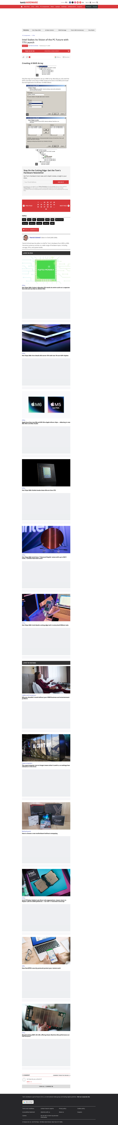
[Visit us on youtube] (78, 2)
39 (51, 207)
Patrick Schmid (34, 45)
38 (47, 207)
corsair (39, 223)
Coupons (79, 6)
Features (25, 46)
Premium (88, 6)
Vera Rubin (91, 30)
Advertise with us (45, 1112)
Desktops (64, 6)
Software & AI (72, 6)
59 (46, 209)
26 (47, 202)
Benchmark (59, 219)
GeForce (32, 223)
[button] (95, 2)
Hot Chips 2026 (36, 30)
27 (51, 202)
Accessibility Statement (28, 1112)
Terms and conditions (28, 1108)
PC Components (44, 6)
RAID (47, 219)
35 (38, 207)
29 (38, 204)
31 (44, 204)
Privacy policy (62, 1108)
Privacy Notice (27, 188)
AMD (52, 223)
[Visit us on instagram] (75, 2)
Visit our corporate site (83, 1097)
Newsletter (67, 57)
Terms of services (43, 186)
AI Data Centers (49, 30)
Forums (95, 6)
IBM (52, 219)
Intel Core (41, 219)
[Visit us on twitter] (73, 2)
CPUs (32, 6)
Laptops (57, 6)
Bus (34, 219)
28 (54, 202)
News (52, 6)
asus (29, 219)
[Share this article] (23, 57)
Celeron (46, 223)
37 (44, 207)
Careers (24, 1115)
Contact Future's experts (47, 1108)
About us (61, 1112)
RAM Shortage (62, 30)
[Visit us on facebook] (70, 2)
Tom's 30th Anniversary (77, 30)
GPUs (37, 6)
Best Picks (27, 6)
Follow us (59, 57)
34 (54, 204)
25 (44, 202)
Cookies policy (81, 1108)
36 (41, 207)
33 (51, 204)
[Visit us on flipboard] (80, 2)
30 (41, 204)
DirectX (25, 223)
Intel (24, 219)
